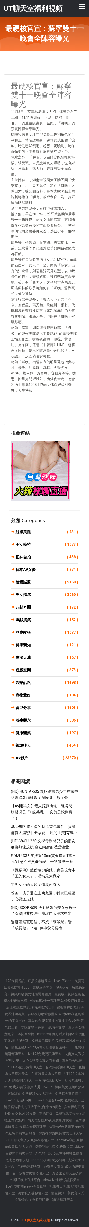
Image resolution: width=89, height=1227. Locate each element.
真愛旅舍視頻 (72, 1060)
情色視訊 (58, 1193)
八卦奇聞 (47, 607)
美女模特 (47, 544)
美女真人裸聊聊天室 (33, 1193)
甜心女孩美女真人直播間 (41, 1060)
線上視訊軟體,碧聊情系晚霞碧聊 (30, 1007)
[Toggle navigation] (82, 6)
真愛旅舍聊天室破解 (67, 1173)
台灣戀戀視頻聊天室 (61, 1067)
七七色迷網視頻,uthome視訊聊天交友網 (36, 1160)
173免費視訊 (15, 981)
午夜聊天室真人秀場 (46, 1074)
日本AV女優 (47, 569)
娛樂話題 (47, 682)
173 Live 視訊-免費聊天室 (24, 1067)
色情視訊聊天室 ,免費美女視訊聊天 (45, 1123)
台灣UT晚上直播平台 (25, 1180)
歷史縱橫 (47, 632)
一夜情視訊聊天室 (48, 1080)
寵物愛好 (47, 695)
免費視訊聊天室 (29, 1166)
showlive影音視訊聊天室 (61, 1180)
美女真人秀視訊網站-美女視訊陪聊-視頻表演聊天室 (49, 1196)
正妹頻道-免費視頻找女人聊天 (30, 1094)
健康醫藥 (47, 733)
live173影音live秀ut (20, 1100)
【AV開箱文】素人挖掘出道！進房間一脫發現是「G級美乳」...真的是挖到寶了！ (43, 812)
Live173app (63, 981)
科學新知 (47, 645)
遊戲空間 (47, 670)
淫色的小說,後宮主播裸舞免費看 (58, 1153)
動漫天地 (47, 657)
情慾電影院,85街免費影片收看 (50, 1120)
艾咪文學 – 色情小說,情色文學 (43, 1027)
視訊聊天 (47, 745)
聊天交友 (63, 987)
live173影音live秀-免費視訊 (58, 1100)
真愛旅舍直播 (43, 987)
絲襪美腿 (47, 532)
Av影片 (47, 758)
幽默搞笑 (47, 620)
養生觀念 (47, 720)
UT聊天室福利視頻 (36, 1220)
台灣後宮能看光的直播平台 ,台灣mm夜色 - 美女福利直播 (44, 1103)
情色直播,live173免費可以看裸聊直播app (41, 1047)
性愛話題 (47, 582)
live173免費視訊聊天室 (45, 1054)
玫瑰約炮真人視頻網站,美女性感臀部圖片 (44, 991)
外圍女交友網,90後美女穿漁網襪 (29, 1113)
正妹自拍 (47, 557)
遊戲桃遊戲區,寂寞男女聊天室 (60, 1133)
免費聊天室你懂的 (68, 1094)
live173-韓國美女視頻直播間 (64, 1087)
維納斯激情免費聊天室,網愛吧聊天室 (57, 1001)
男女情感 (47, 594)
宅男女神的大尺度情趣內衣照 (35, 884)
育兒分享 (47, 707)
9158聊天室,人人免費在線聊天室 (30, 1140)
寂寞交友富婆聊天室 (34, 1173)
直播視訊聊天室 (40, 981)
